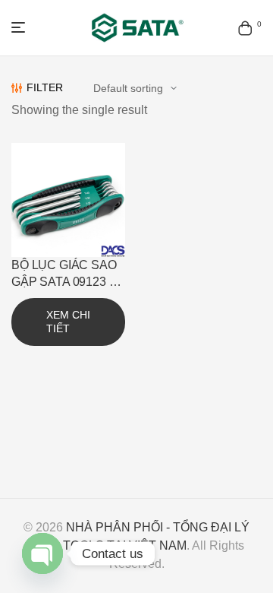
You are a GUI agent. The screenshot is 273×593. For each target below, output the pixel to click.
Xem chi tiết (68, 322)
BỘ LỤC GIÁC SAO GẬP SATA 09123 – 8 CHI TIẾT (64, 282)
